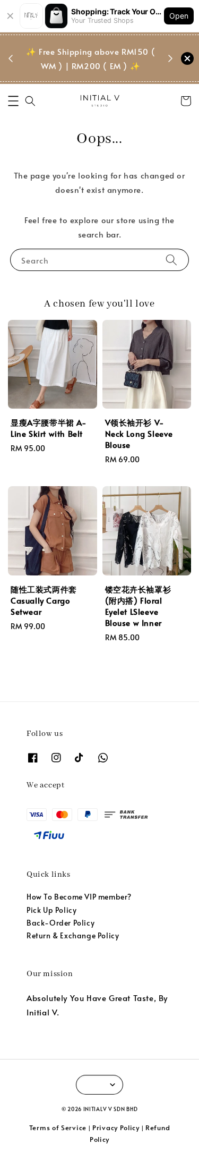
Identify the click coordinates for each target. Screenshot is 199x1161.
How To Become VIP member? (79, 897)
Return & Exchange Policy (73, 935)
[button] (13, 101)
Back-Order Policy (60, 923)
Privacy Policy (116, 1127)
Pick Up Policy (51, 910)
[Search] (171, 259)
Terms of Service (57, 1127)
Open (178, 15)
